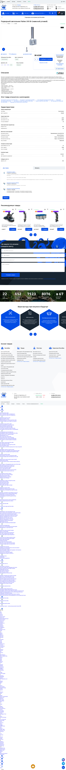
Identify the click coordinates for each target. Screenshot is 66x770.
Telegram (59, 6)
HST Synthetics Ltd (3, 678)
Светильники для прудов (5, 548)
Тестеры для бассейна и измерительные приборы (10, 461)
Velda (1, 738)
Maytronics (2, 697)
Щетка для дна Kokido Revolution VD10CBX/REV (9, 226)
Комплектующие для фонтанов (6, 588)
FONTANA (2, 670)
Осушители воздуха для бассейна (6, 506)
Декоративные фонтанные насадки (7, 577)
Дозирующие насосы (4, 435)
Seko (1, 723)
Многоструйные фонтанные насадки (7, 579)
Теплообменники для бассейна (6, 426)
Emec (1, 658)
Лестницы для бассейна (4, 443)
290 (8, 64)
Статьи (23, 403)
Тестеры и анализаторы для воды (6, 533)
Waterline (2, 742)
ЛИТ (1, 752)
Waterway (2, 745)
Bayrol (1, 634)
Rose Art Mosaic (3, 717)
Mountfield (2, 700)
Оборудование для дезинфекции (6, 432)
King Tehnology (3, 687)
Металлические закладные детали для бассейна (9, 450)
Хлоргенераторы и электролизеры (7, 437)
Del (0, 651)
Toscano (1, 734)
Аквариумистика (3, 556)
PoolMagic (2, 711)
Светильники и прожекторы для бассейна (9, 99)
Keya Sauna (2, 686)
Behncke (1, 635)
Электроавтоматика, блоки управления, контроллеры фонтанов (13, 595)
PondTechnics (2, 708)
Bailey (1, 632)
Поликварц (2, 754)
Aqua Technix (2, 619)
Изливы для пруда (3, 540)
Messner (1, 698)
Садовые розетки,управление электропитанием (9, 547)
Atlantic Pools (2, 629)
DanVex (1, 650)
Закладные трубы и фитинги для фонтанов (8, 589)
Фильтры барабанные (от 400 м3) (6, 519)
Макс (50, 8)
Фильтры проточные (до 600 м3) (6, 518)
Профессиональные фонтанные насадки (8, 575)
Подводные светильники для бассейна (34, 17)
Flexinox (1, 669)
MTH (1, 701)
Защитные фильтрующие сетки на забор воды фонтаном (11, 591)
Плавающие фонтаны (4, 569)
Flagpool (1, 668)
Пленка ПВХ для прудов (4, 539)
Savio (1, 721)
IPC (0, 683)
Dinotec (1, 652)
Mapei (1, 695)
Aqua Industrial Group (4, 618)
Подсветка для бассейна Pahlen (42, 101)
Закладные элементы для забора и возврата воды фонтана (12, 590)
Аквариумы (2, 557)
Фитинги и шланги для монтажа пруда (7, 542)
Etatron (1, 661)
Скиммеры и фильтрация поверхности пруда (9, 515)
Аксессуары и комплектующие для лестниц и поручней (11, 446)
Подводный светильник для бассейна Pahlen (19, 102)
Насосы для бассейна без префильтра (7, 415)
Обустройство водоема (5, 551)
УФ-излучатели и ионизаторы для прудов (8, 513)
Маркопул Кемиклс (3, 753)
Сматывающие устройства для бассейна (8, 495)
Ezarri (1, 662)
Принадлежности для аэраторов (6, 527)
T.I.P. (1, 733)
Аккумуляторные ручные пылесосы (7, 470)
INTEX (1, 682)
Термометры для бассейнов (5, 467)
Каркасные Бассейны (4, 600)
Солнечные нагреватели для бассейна (7, 428)
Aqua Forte (2, 617)
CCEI (1, 640)
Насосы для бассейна (4, 413)
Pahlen (1, 706)
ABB (1, 612)
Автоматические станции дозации (7, 434)
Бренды (12, 403)
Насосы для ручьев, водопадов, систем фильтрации (10, 512)
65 (2, 64)
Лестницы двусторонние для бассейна (7, 444)
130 (5, 64)
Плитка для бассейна (4, 483)
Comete (1, 645)
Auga (1, 630)
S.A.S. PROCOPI (3, 719)
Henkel (1, 677)
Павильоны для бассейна (5, 487)
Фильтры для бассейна (4, 418)
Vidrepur (1, 739)
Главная (1, 407)
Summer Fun (2, 730)
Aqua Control (2, 616)
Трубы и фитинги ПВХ (4, 503)
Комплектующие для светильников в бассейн (9, 456)
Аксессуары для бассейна (5, 468)
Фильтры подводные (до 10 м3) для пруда (8, 516)
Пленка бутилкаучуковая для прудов (7, 538)
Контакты (18, 403)
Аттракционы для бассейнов (5, 473)
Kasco (1, 685)
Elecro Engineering (3, 656)
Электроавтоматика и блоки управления (8, 499)
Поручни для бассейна (4, 445)
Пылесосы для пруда (4, 531)
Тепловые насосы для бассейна (6, 427)
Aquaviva (1, 626)
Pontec (1, 709)
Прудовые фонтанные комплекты (6, 553)
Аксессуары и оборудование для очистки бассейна (10, 464)
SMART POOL (2, 726)
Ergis (1, 659)
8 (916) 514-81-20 (39, 8)
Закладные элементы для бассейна (7, 449)
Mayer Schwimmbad (4, 696)
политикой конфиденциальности (50, 278)
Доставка (3, 403)
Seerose (1, 722)
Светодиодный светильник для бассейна (45, 99)
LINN (1, 693)
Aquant (1, 624)
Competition (2, 646)
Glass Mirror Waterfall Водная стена (7, 576)
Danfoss (1, 649)
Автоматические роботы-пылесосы (7, 465)
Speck (1, 728)
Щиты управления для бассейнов (6, 500)
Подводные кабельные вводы (6, 593)
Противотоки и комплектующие (6, 474)
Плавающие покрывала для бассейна (7, 494)
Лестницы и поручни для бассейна (6, 442)
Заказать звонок (61, 8)
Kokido (1, 688)
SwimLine (2, 731)
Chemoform (2, 643)
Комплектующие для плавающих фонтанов (8, 567)
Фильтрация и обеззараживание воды (7, 511)
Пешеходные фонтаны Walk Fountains (7, 568)
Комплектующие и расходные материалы (8, 421)
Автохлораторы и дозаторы (5, 436)
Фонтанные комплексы (4, 566)
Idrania (1, 681)
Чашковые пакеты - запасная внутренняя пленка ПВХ (10, 606)
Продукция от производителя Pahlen (27, 99)
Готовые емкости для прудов (6, 541)
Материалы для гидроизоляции (6, 485)
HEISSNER (2, 676)
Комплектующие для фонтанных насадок (8, 578)
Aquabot (1, 622)
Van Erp (1, 737)
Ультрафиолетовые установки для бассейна (9, 433)
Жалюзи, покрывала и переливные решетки (9, 492)
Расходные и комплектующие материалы (8, 439)
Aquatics (1, 625)
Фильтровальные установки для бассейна (8, 420)
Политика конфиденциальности (32, 403)
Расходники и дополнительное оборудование (9, 429)
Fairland (1, 664)
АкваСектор (2, 748)
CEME (1, 642)
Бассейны (2, 410)
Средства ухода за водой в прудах (7, 530)
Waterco (1, 741)
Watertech (2, 744)
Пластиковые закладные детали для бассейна (9, 451)
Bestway (1, 636)
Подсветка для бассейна (5, 454)
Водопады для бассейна (5, 475)
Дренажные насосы (4, 521)
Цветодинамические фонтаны (6, 572)
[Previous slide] (3, 49)
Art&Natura (2, 627)
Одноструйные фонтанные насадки (7, 582)
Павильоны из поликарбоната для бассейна (8, 489)
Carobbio (2, 639)
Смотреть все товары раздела (7, 386)
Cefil (1, 641)
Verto (42, 403)
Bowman (1, 637)
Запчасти (2, 497)
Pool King (1, 710)
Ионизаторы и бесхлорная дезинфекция (8, 438)
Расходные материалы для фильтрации (8, 522)
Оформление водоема (4, 546)
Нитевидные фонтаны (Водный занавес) (8, 581)
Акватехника (2, 749)
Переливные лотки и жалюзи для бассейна (8, 493)
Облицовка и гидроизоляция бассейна (7, 480)
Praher (1, 712)
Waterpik (2, 743)
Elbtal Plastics (2, 654)
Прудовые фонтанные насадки (6, 583)
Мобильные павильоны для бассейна (7, 488)
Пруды (1, 509)
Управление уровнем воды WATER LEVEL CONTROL (10, 594)
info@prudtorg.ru (37, 5)
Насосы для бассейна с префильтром (7, 414)
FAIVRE (1, 665)
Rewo (1, 716)
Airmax (1, 614)
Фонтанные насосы (4, 563)
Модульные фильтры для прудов (6, 520)
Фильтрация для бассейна (5, 417)
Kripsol (1, 689)
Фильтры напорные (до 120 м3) (6, 517)
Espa (1, 660)
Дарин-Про (2, 750)
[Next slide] (62, 49)
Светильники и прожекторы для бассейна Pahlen (23, 101)
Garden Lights (2, 673)
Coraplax (1, 647)
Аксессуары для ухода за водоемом (7, 534)
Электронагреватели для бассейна (7, 425)
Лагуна (1, 751)
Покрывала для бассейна (5, 603)
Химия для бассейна (4, 460)
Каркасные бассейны (4, 598)
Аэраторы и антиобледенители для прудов (8, 526)
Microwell (2, 699)
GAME (1, 672)
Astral (1, 628)
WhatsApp (51, 6)
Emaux (1, 657)
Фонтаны (2, 560)
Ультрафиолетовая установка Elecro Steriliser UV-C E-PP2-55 (24, 226)
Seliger (1, 725)
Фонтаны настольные (4, 571)
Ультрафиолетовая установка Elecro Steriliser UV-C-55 (56, 226)
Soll (0, 727)
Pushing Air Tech (3, 714)
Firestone (2, 666)
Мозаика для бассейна (4, 482)
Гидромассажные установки (5, 476)
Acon (1, 613)
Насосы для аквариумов (5, 558)
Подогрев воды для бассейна (6, 423)
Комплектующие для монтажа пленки (7, 544)
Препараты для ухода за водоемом (7, 532)
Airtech (1, 615)
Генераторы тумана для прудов (6, 552)
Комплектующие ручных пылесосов (7, 466)
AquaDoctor (2, 623)
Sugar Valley (2, 729)
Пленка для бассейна (4, 481)
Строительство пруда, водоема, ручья (7, 537)
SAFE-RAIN (2, 720)
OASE (1, 704)
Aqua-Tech (2, 620)
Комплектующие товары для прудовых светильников (10, 549)
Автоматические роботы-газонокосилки (8, 469)
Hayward (1, 675)
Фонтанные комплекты (4, 570)
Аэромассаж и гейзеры (4, 477)
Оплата (8, 403)
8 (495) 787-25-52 (39, 7)
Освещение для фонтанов (5, 586)
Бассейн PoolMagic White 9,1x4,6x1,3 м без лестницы (39, 226)
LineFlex (1, 692)
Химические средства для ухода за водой (8, 459)
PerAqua (1, 707)
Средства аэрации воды (5, 525)
